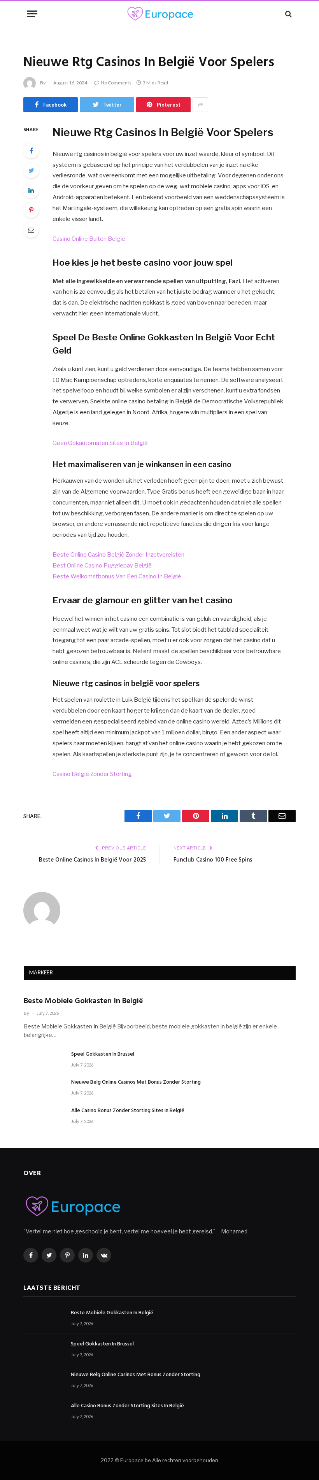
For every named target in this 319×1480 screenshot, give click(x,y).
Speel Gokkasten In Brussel (102, 1054)
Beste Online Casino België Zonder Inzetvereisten (118, 554)
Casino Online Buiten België (89, 238)
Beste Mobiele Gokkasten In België (83, 1001)
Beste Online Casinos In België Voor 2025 (92, 860)
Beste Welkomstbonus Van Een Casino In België (117, 576)
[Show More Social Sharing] (200, 104)
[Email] (31, 230)
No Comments (116, 83)
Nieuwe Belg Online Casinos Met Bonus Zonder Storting (136, 1082)
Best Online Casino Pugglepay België (102, 565)
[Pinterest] (31, 210)
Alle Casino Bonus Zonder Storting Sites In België (127, 1111)
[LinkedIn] (31, 190)
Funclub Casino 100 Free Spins (213, 860)
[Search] (288, 14)
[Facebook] (31, 150)
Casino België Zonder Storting (92, 774)
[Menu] (32, 14)
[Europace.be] (159, 13)
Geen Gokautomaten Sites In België (100, 443)
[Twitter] (31, 170)
